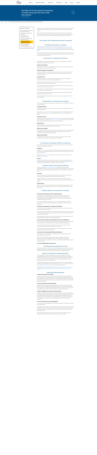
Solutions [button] (50, 2)
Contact (78, 2)
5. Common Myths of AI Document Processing (25, 42)
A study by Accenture (45, 155)
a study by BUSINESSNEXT (51, 167)
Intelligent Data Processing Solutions (46, 265)
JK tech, (47, 178)
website (63, 263)
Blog (66, 2)
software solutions (51, 268)
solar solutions (59, 268)
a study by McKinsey (46, 112)
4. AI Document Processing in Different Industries (26, 39)
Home (2, 21)
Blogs (6, 21)
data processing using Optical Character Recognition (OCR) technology (54, 47)
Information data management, (66, 267)
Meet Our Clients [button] (40, 2)
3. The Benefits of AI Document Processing (24, 36)
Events (71, 2)
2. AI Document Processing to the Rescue (26, 33)
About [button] (30, 2)
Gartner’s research (56, 119)
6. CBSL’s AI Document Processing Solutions (24, 44)
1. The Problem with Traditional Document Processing (26, 31)
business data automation (42, 268)
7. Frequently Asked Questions (26, 47)
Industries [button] (59, 2)
